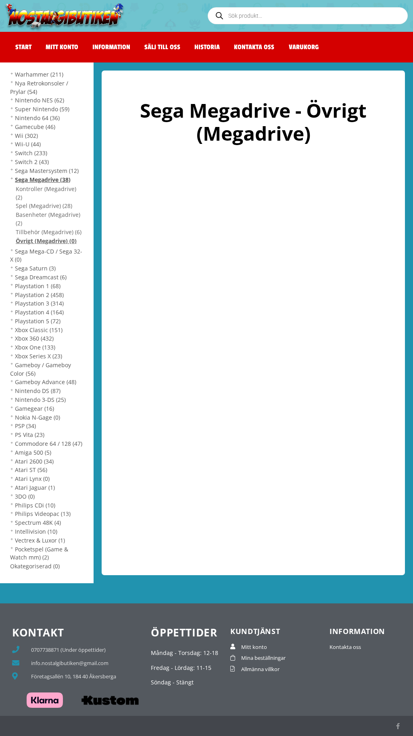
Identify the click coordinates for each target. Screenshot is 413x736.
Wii (26, 135)
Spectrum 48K (38, 522)
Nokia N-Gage (37, 417)
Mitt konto (62, 47)
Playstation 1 (37, 286)
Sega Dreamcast (41, 277)
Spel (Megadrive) (44, 206)
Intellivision (36, 531)
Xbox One (35, 347)
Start (23, 47)
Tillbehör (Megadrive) (48, 232)
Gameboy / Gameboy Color (40, 369)
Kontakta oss (254, 47)
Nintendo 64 (37, 118)
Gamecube (35, 127)
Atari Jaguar (35, 487)
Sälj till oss (162, 47)
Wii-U (28, 144)
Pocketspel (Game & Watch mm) (39, 553)
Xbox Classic (39, 330)
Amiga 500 (33, 452)
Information (111, 47)
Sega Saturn (35, 268)
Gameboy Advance (45, 382)
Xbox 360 (34, 338)
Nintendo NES (39, 100)
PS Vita (29, 435)
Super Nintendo (42, 109)
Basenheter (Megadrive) (48, 219)
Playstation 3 (39, 303)
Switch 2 (32, 162)
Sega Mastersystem (47, 171)
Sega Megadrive (43, 179)
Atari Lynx (32, 478)
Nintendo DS (37, 391)
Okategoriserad (35, 566)
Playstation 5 (37, 321)
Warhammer (39, 74)
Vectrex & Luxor (40, 540)
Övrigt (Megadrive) (46, 241)
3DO (25, 496)
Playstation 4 (39, 312)
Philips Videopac (43, 514)
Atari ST (31, 470)
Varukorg (304, 47)
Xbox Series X (38, 356)
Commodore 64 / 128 (48, 443)
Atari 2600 (34, 461)
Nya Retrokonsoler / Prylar (39, 87)
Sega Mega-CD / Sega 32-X (46, 255)
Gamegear (34, 408)
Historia (207, 47)
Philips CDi (35, 505)
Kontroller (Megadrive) (46, 193)
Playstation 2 (39, 295)
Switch (31, 153)
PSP (25, 426)
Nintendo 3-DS (40, 399)
